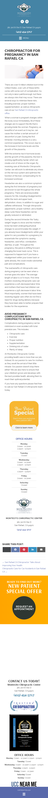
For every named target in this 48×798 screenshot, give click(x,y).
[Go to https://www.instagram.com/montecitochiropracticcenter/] (27, 22)
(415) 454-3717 (24, 31)
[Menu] (24, 794)
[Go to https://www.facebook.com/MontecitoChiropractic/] (22, 22)
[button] (24, 608)
